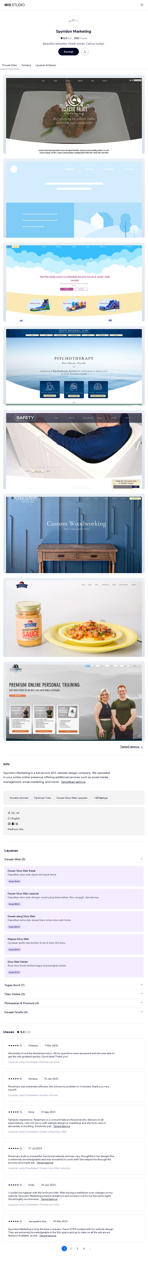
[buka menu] (142, 5)
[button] (74, 114)
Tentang (26, 65)
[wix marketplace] (14, 5)
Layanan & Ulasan (45, 65)
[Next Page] (90, 1248)
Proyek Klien (9, 65)
